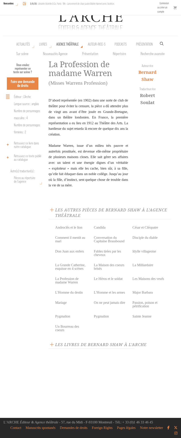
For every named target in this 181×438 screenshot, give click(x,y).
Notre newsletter (151, 428)
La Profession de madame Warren (67, 280)
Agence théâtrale (67, 44)
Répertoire (119, 54)
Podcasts (121, 44)
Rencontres (8, 3)
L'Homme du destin (69, 292)
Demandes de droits (73, 428)
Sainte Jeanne (141, 316)
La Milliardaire (142, 265)
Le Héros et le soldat (108, 279)
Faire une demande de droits (23, 83)
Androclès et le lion (68, 227)
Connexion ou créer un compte (163, 7)
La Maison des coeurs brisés (109, 266)
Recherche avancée (153, 54)
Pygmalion (62, 316)
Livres (43, 44)
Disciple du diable (145, 237)
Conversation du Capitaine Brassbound (109, 239)
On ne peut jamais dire (109, 302)
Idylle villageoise (144, 251)
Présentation (90, 54)
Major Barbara (142, 292)
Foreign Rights (102, 428)
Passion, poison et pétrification (144, 304)
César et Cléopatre (145, 227)
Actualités (23, 44)
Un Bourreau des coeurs (67, 328)
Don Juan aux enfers (69, 251)
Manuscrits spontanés (40, 428)
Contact (15, 428)
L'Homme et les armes (109, 292)
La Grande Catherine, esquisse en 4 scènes (70, 266)
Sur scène (22, 54)
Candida (100, 227)
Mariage (61, 302)
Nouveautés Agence (55, 54)
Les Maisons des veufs (148, 279)
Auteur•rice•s (97, 44)
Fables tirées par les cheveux (107, 253)
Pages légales (126, 428)
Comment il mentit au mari (70, 239)
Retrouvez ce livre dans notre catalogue (26, 145)
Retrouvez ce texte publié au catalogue (27, 157)
